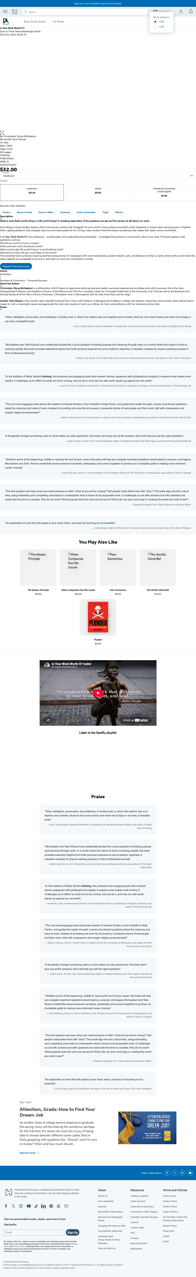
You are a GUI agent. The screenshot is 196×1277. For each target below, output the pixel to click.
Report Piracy (170, 1225)
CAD (161, 26)
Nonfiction (5, 274)
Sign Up (72, 1232)
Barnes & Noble (24, 212)
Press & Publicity (106, 1248)
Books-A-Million (46, 212)
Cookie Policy (170, 1206)
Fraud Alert (168, 1230)
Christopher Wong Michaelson (19, 136)
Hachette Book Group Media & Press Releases (109, 1240)
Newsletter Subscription (110, 1211)
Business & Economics (12, 280)
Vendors (134, 1238)
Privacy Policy (170, 1201)
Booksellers (136, 1248)
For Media (58, 21)
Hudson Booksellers (86, 212)
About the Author (9, 283)
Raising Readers (138, 1243)
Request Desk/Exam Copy (16, 266)
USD (161, 21)
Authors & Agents (139, 1195)
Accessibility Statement (110, 1230)
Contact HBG (137, 1227)
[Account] (181, 12)
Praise (3, 307)
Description (6, 216)
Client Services (138, 1201)
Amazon (6, 212)
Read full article (28, 1152)
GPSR (166, 1241)
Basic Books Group (34, 21)
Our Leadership (106, 1201)
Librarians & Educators (142, 1206)
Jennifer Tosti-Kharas (14, 139)
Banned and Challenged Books (110, 1218)
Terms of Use (169, 1195)
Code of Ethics (170, 1211)
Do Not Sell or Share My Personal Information (175, 1218)
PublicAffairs (7, 158)
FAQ (132, 1232)
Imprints (102, 1206)
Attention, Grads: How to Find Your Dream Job (57, 1112)
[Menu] (5, 11)
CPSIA (166, 1236)
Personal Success (37, 280)
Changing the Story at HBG (112, 1225)
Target (105, 212)
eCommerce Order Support (144, 1211)
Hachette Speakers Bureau (144, 1216)
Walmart (119, 212)
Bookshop (65, 212)
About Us (102, 1195)
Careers (134, 1222)
